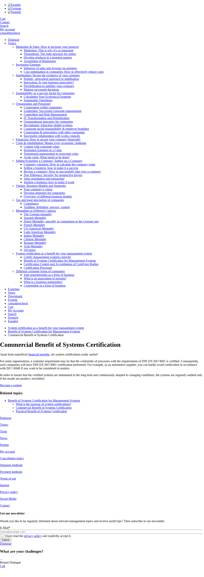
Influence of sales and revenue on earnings (50, 68)
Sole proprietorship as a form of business (49, 275)
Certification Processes (38, 267)
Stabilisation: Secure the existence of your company (48, 75)
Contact (5, 22)
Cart (2, 18)
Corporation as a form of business (45, 285)
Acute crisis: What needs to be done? (47, 157)
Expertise (14, 289)
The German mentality (38, 214)
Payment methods (11, 471)
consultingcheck (10, 33)
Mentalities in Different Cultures (36, 210)
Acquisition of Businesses (40, 61)
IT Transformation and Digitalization (46, 118)
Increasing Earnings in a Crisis (43, 150)
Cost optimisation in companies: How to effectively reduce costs (64, 71)
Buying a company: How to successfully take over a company (62, 171)
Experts (12, 299)
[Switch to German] (14, 8)
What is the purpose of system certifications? (43, 404)
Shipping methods (11, 465)
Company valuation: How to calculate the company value (59, 164)
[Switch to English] (14, 5)
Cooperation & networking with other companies (54, 132)
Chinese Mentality (35, 239)
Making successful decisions (41, 89)
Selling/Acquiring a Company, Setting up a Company (49, 161)
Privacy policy (9, 492)
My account (7, 29)
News (11, 292)
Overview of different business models (48, 196)
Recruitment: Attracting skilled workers (48, 125)
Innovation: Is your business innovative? (49, 82)
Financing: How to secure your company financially (48, 139)
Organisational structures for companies (48, 121)
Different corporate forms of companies (40, 271)
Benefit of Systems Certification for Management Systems (60, 260)
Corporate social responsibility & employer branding (56, 128)
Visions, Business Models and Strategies (41, 185)
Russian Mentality (35, 242)
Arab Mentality (33, 246)
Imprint (4, 485)
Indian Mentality (34, 235)
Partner (4, 445)
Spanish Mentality (35, 218)
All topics (30, 250)
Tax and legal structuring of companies (40, 200)
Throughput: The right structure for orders (50, 54)
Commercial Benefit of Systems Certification (44, 407)
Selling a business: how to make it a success (51, 168)
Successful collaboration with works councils (52, 136)
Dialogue (13, 39)
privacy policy (33, 536)
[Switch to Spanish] (14, 12)
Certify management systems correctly (47, 257)
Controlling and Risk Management (45, 114)
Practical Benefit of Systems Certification (41, 411)
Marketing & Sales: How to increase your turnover (47, 46)
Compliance (31, 203)
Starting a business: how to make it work (49, 182)
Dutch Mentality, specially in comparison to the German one (61, 221)
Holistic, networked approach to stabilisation (51, 79)
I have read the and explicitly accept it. (38, 536)
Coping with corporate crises (42, 146)
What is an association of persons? (45, 278)
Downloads (15, 296)
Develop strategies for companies (44, 193)
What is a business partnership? (43, 282)
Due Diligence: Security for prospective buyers (53, 175)
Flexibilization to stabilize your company (49, 86)
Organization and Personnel (33, 104)
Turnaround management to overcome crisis (51, 153)
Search (4, 26)
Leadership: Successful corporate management (52, 111)
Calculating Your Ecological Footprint (47, 96)
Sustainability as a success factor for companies (45, 93)
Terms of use (8, 478)
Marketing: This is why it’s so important (48, 50)
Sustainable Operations (38, 100)
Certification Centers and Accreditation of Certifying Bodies (61, 264)
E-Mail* (5, 527)
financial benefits (38, 354)
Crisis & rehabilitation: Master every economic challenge (51, 143)
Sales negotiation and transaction (44, 178)
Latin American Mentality (40, 232)
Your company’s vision (38, 189)
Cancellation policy (12, 458)
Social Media (8, 498)
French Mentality (34, 225)
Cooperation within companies (43, 107)
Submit (6, 539)
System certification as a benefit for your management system (54, 253)
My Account (16, 310)
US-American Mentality (39, 228)
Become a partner (11, 385)
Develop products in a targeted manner (48, 57)
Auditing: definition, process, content (47, 207)
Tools (3, 431)
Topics (12, 43)
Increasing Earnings (28, 64)
